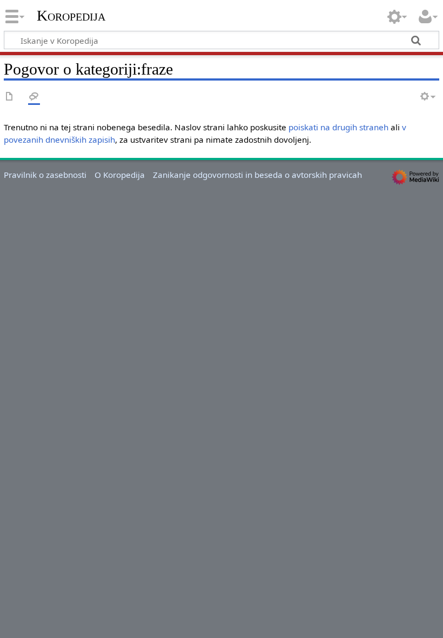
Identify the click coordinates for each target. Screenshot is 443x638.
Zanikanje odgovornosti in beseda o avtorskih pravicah (257, 174)
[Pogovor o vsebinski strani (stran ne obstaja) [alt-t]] (34, 97)
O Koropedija (120, 174)
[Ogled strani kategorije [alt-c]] (10, 97)
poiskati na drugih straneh (338, 127)
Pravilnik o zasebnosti (45, 174)
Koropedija (71, 15)
